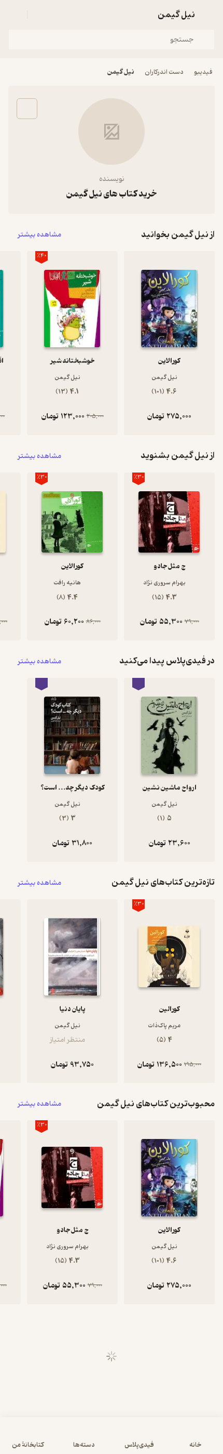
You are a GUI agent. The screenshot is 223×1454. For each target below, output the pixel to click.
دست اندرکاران (164, 72)
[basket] (39, 14)
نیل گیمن (120, 72)
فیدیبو (203, 72)
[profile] (14, 14)
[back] (208, 14)
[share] (27, 108)
